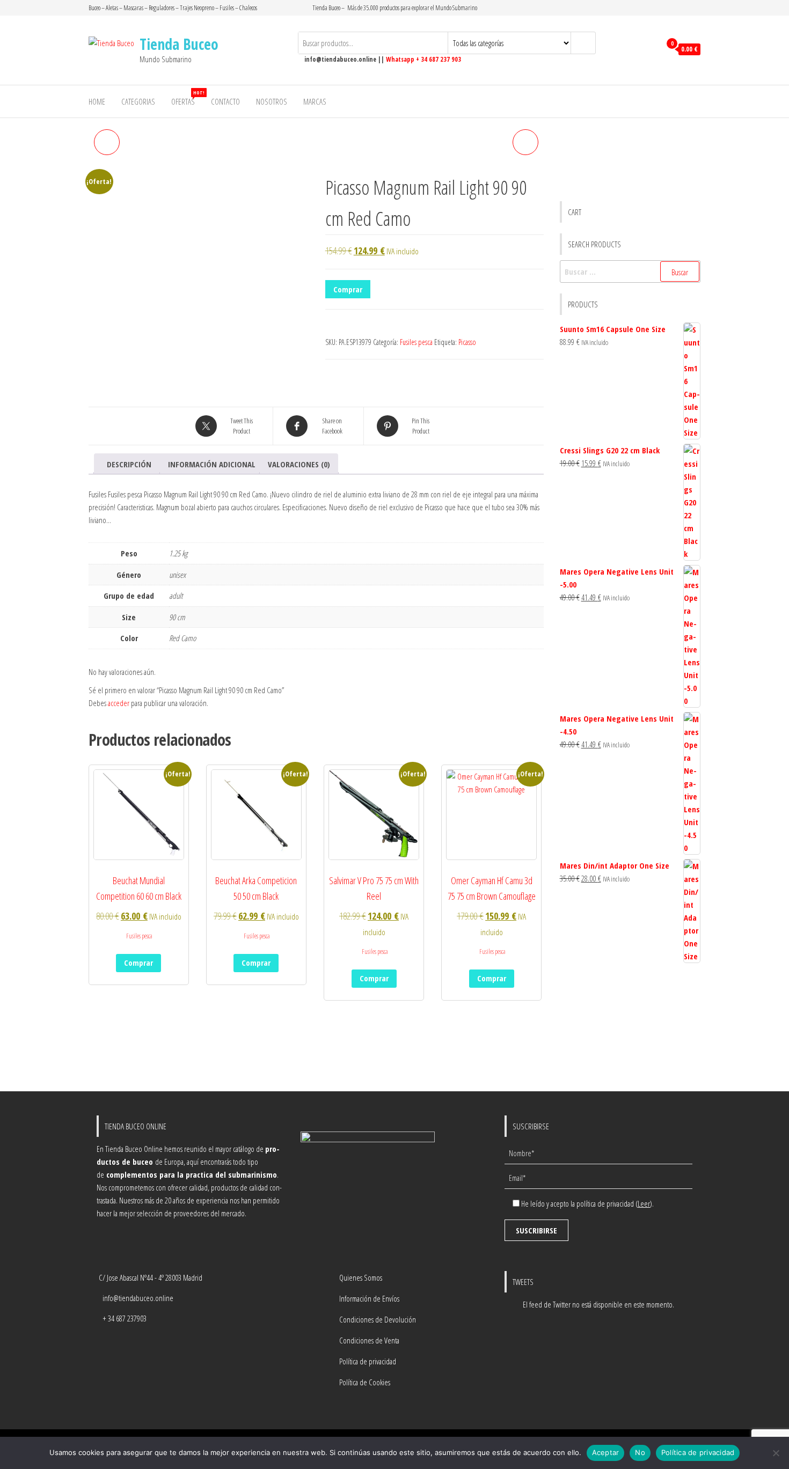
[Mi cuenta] (649, 49)
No (640, 1452)
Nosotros (271, 101)
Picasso (467, 342)
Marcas (314, 101)
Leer (644, 1203)
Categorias (138, 101)
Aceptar (605, 1452)
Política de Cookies (364, 1382)
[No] (775, 1453)
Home (97, 101)
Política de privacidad (367, 1361)
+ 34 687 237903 (125, 1318)
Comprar (347, 289)
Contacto (225, 101)
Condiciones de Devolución (377, 1319)
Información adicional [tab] (211, 464)
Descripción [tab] (129, 464)
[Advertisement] (630, 1028)
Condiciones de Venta (369, 1340)
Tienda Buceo (179, 44)
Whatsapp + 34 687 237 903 (423, 59)
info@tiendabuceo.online (138, 1297)
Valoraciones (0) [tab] (299, 464)
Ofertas (187, 98)
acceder (118, 702)
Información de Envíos (369, 1298)
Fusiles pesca (416, 342)
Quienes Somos (360, 1277)
